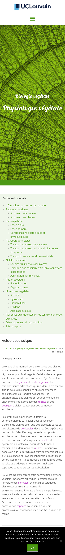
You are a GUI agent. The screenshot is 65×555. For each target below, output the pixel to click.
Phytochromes (18, 283)
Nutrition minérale (16, 260)
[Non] (60, 541)
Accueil (9, 348)
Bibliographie (13, 326)
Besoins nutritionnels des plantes (28, 264)
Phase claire (17, 225)
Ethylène (15, 307)
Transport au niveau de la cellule (28, 244)
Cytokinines (16, 299)
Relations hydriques (17, 209)
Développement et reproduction (24, 322)
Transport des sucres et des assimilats (31, 256)
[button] (32, 18)
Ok (32, 547)
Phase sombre (18, 229)
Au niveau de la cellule (23, 213)
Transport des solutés (18, 240)
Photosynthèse (14, 221)
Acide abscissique (20, 310)
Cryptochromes (19, 287)
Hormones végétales (17, 291)
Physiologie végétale (24, 348)
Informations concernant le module (26, 205)
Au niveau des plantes (22, 217)
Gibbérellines (17, 303)
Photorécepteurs (15, 279)
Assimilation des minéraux (25, 275)
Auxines (14, 295)
